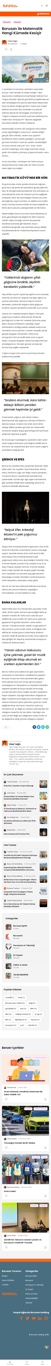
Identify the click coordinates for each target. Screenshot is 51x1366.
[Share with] (11, 49)
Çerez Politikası (8, 1280)
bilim (33, 1008)
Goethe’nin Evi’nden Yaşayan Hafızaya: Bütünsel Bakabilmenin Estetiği (20, 856)
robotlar (32, 1025)
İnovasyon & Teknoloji (34, 1285)
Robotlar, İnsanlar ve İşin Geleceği (18, 786)
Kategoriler (32, 1271)
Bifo (8, 1020)
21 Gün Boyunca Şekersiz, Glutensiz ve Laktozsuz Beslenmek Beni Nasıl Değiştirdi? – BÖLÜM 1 (20, 809)
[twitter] (39, 727)
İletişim (5, 1276)
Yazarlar (5, 1284)
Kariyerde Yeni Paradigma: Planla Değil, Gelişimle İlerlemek (18, 893)
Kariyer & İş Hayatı (40, 1057)
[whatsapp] (47, 727)
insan (21, 997)
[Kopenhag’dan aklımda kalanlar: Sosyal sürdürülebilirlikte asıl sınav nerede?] (43, 867)
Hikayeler (17, 22)
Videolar (29, 1303)
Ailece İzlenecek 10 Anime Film (17, 834)
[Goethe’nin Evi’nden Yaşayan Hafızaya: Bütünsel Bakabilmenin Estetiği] (43, 855)
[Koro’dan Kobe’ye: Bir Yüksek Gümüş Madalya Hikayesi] (43, 903)
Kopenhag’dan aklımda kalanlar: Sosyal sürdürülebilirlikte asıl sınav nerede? (19, 868)
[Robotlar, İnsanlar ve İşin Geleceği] (43, 784)
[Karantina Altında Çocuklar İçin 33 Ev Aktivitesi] (43, 820)
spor (23, 1008)
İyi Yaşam (29, 1289)
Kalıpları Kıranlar (23, 1014)
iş (22, 1025)
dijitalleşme (21, 1020)
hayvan (35, 1020)
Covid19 (9, 997)
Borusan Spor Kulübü (15, 1003)
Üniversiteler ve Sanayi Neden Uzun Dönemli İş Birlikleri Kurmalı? (19, 797)
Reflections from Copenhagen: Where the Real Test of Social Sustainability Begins (20, 880)
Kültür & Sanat (31, 1294)
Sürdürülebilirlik (32, 1298)
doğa (32, 1003)
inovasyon (10, 1025)
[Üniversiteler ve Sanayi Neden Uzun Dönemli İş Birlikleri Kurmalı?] (43, 796)
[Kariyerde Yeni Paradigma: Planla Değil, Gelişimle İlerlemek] (43, 891)
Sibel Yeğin (12, 41)
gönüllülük (10, 1008)
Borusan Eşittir (31, 1276)
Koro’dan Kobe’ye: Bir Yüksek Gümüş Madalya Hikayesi (19, 905)
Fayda (44, 1157)
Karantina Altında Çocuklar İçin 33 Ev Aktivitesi (20, 822)
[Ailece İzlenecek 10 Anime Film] (43, 832)
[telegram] (43, 727)
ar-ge (38, 1014)
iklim (8, 1014)
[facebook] (34, 727)
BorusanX (6, 22)
